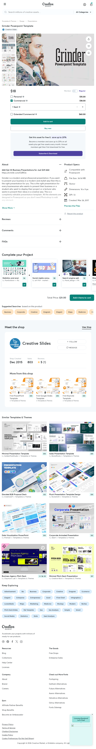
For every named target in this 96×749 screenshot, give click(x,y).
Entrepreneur (35, 598)
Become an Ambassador (12, 714)
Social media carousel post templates (48, 278)
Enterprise (20, 598)
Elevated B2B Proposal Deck (14, 494)
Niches (84, 604)
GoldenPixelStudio (11, 456)
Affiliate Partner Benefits (12, 705)
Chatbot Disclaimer (10, 731)
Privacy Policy (7, 724)
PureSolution (9, 280)
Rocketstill (55, 497)
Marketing (34, 604)
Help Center (7, 662)
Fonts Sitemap (55, 707)
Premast (7, 538)
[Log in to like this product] (22, 264)
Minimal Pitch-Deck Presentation (63, 576)
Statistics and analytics (12, 278)
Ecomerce (85, 591)
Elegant (7, 598)
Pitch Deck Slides (11, 610)
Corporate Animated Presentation (64, 535)
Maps (22, 604)
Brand (4, 684)
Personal (18, 96)
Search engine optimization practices (78, 278)
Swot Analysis (49, 616)
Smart (78, 610)
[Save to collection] (89, 53)
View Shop (86, 327)
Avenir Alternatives (57, 693)
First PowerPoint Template (17, 397)
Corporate (46, 591)
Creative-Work (57, 579)
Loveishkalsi (9, 604)
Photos (80, 280)
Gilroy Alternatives (57, 703)
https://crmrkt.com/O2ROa (14, 172)
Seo (41, 610)
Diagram (72, 591)
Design (22, 21)
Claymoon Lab (10, 579)
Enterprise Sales (56, 658)
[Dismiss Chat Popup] (92, 714)
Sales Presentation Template (61, 453)
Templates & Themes (9, 21)
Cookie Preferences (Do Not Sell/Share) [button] (18, 738)
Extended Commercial (24, 114)
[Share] (89, 39)
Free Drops (53, 653)
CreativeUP (8, 497)
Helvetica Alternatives (58, 698)
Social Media (9, 616)
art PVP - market (41, 280)
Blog (4, 653)
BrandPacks (56, 456)
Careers (5, 688)
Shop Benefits (8, 710)
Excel (48, 598)
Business (33, 591)
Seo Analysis (53, 610)
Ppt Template (29, 610)
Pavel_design (70, 280)
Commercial (19, 100)
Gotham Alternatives (58, 684)
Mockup (60, 604)
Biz (23, 591)
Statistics (24, 616)
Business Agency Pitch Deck (14, 576)
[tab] (8, 38)
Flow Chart (60, 598)
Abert (54, 538)
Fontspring (53, 679)
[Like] (89, 46)
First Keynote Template (68, 397)
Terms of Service (8, 728)
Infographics (76, 598)
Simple (67, 610)
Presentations (32, 21)
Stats (36, 616)
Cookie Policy (7, 735)
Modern (73, 604)
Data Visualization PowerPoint (15, 535)
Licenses (5, 667)
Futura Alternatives (57, 688)
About (4, 679)
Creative (59, 591)
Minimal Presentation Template (15, 453)
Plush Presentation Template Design (64, 494)
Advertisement (10, 591)
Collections (7, 658)
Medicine (47, 604)
